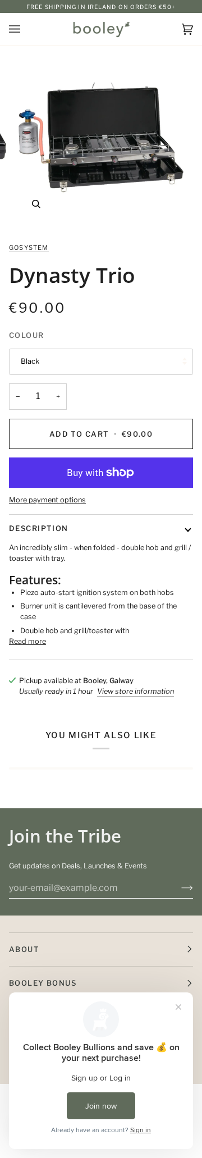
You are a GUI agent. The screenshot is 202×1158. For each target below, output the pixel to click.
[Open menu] (26, 29)
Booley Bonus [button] (42, 982)
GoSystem (29, 247)
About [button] (24, 949)
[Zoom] (36, 204)
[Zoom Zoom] (101, 139)
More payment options (47, 500)
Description (38, 528)
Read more (27, 641)
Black (30, 361)
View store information (135, 691)
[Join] (178, 887)
